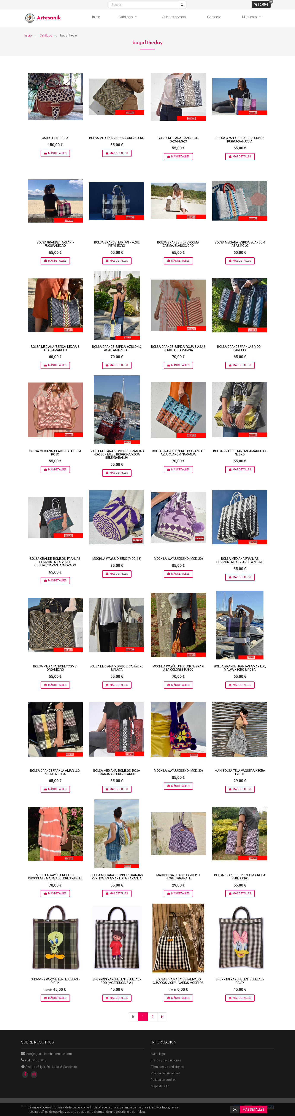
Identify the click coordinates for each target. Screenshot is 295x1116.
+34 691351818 (35, 1060)
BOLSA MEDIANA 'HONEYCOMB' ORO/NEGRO (55, 668)
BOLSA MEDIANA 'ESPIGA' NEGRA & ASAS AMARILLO (55, 348)
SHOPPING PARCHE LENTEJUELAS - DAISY (240, 981)
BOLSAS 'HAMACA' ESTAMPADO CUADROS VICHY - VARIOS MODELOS (178, 981)
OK (234, 1109)
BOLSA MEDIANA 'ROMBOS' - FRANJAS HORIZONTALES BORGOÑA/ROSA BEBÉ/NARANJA (117, 454)
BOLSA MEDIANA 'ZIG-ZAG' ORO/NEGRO (116, 138)
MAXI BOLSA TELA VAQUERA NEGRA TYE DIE (240, 772)
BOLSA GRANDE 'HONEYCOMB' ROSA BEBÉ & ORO (239, 876)
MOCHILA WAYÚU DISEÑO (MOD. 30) (178, 770)
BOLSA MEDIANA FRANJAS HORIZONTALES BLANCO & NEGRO (239, 560)
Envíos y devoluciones (166, 1060)
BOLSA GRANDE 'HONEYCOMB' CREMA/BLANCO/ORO (178, 244)
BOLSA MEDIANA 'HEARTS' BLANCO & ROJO (55, 452)
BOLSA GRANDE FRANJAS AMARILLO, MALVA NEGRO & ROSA (240, 668)
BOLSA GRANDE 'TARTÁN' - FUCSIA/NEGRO (55, 244)
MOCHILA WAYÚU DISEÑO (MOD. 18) (116, 558)
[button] (261, 4)
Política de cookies (163, 1079)
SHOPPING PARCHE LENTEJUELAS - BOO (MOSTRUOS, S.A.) (116, 981)
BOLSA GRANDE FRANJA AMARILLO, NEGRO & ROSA (55, 772)
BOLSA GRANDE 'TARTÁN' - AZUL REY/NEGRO (117, 244)
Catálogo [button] (126, 17)
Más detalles (57, 153)
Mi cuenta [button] (249, 17)
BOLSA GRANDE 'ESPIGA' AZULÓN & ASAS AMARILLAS (116, 348)
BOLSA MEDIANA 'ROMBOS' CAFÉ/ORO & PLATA (117, 668)
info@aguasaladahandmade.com (49, 1054)
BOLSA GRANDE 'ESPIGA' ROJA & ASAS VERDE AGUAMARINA (178, 348)
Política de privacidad (165, 1073)
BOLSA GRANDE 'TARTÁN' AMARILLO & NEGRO (239, 452)
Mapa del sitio (160, 1086)
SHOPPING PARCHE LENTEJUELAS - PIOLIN (55, 981)
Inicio (96, 17)
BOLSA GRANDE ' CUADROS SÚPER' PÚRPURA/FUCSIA (240, 139)
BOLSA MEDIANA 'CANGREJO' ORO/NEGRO (178, 139)
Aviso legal (158, 1054)
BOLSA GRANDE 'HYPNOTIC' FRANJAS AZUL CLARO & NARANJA (178, 452)
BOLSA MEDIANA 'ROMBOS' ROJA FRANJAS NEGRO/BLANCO (116, 772)
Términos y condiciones (167, 1067)
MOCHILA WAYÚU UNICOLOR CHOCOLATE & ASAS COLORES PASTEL (55, 876)
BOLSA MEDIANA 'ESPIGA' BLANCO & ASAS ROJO (240, 244)
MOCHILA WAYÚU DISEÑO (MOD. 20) (178, 558)
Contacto (214, 17)
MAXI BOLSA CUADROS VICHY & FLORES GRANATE (178, 876)
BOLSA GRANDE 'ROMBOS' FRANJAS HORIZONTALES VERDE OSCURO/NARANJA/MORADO (55, 562)
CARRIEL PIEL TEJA (55, 138)
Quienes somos (174, 17)
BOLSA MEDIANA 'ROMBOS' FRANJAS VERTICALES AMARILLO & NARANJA (117, 876)
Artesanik (49, 18)
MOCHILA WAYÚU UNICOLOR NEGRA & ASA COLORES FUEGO (178, 668)
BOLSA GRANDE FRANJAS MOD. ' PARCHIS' (239, 348)
